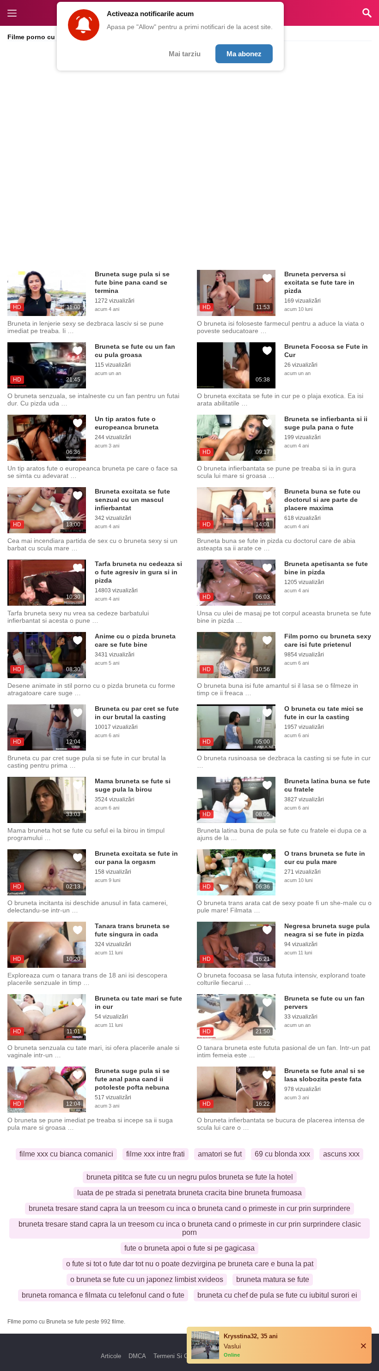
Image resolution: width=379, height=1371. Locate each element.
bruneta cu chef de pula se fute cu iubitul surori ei (277, 1295)
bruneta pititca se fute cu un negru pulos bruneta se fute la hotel (189, 1177)
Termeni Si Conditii (178, 1356)
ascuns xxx (341, 1154)
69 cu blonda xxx (282, 1154)
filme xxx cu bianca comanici (66, 1154)
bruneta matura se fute (272, 1279)
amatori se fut (220, 1154)
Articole (111, 1356)
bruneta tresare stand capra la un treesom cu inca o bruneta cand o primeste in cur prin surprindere (189, 1208)
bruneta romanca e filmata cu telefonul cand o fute (103, 1295)
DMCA (137, 1356)
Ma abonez (244, 54)
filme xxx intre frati (155, 1154)
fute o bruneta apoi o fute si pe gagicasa (189, 1248)
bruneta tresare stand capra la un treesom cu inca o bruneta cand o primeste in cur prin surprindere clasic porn (189, 1228)
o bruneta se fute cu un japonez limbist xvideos (146, 1279)
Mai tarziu (185, 54)
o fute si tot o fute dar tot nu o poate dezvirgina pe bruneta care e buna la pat (189, 1264)
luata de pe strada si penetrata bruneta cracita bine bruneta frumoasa (189, 1193)
